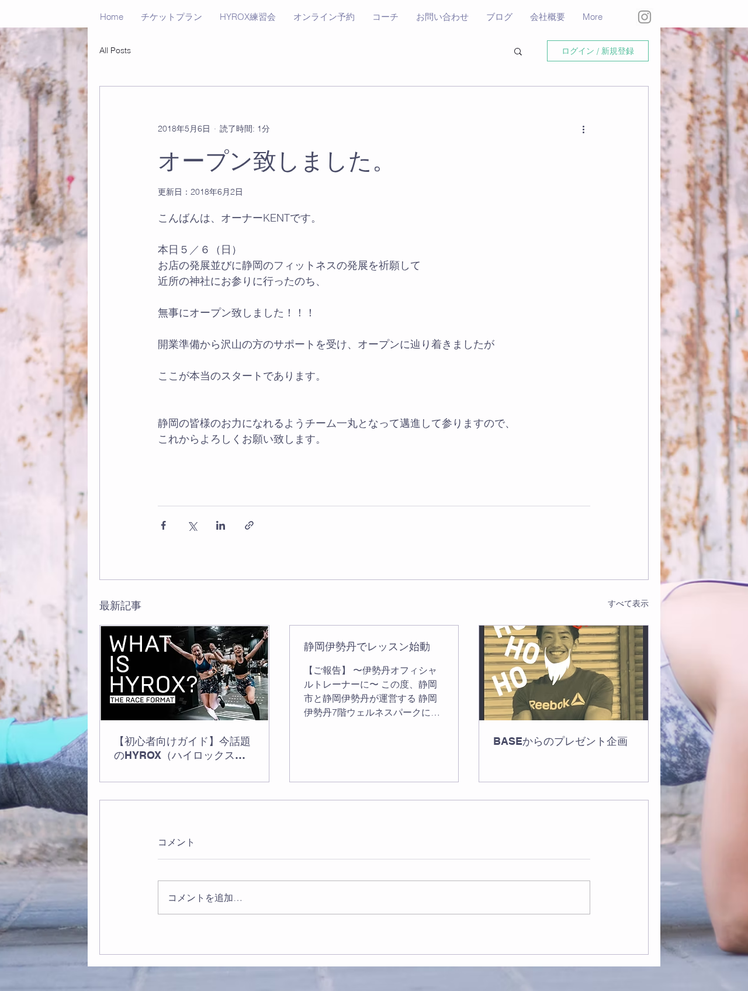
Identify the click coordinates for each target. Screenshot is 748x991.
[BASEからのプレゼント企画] (563, 673)
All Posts (115, 50)
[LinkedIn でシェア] (220, 525)
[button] (518, 51)
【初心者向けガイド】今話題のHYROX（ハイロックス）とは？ (182, 748)
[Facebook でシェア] (163, 525)
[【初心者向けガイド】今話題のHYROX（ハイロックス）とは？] (184, 673)
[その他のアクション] (583, 129)
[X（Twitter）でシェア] (192, 525)
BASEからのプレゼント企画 (560, 741)
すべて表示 (628, 603)
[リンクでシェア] (249, 525)
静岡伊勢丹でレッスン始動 (367, 646)
